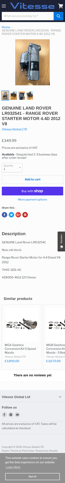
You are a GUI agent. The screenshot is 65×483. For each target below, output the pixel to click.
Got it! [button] (32, 476)
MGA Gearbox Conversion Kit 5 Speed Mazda (20, 348)
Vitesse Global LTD (14, 129)
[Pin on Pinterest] (25, 214)
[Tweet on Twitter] (11, 214)
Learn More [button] (13, 467)
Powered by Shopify (47, 450)
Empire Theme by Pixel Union (18, 450)
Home (6, 27)
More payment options (32, 199)
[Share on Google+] (18, 214)
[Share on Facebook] (4, 214)
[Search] (58, 16)
